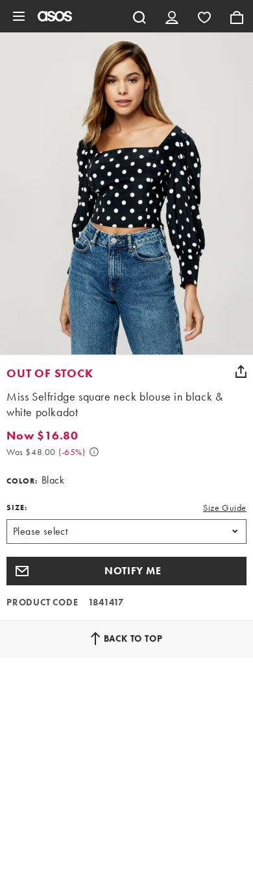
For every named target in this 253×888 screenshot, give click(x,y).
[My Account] (172, 16)
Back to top (133, 638)
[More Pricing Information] (94, 451)
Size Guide (225, 507)
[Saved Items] (204, 16)
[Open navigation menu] (19, 16)
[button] (126, 571)
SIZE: (16, 507)
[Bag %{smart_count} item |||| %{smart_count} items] (237, 16)
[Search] (139, 16)
